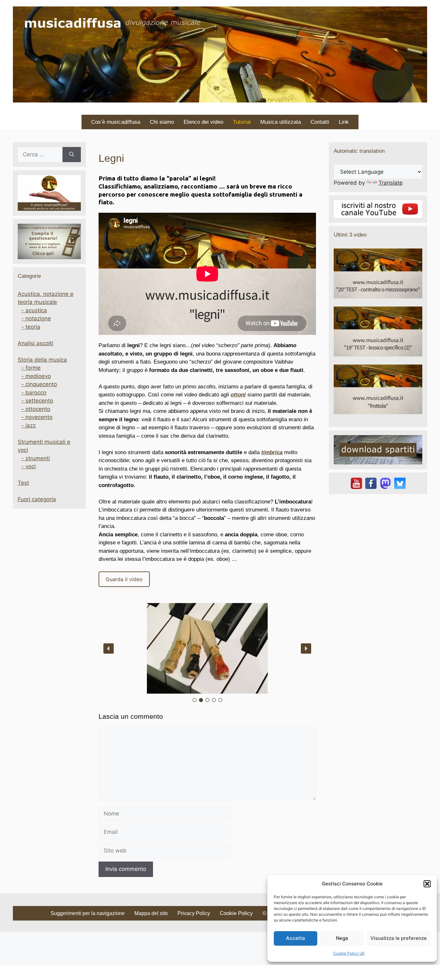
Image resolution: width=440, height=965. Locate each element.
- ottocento (35, 409)
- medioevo (36, 376)
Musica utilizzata (280, 122)
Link (344, 122)
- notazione (36, 318)
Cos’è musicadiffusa (115, 122)
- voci (28, 466)
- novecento (37, 417)
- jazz (28, 425)
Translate (390, 183)
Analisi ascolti (35, 343)
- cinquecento (39, 384)
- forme (31, 368)
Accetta (295, 938)
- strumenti (35, 458)
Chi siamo (162, 122)
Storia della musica (42, 359)
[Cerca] (71, 154)
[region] (207, 653)
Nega (342, 938)
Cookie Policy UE (349, 953)
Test (23, 483)
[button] (427, 884)
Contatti (320, 122)
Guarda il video (124, 579)
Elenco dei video (203, 122)
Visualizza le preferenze (398, 938)
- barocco (33, 392)
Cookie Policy (236, 913)
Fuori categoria (37, 499)
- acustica (34, 310)
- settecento (37, 400)
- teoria (30, 327)
